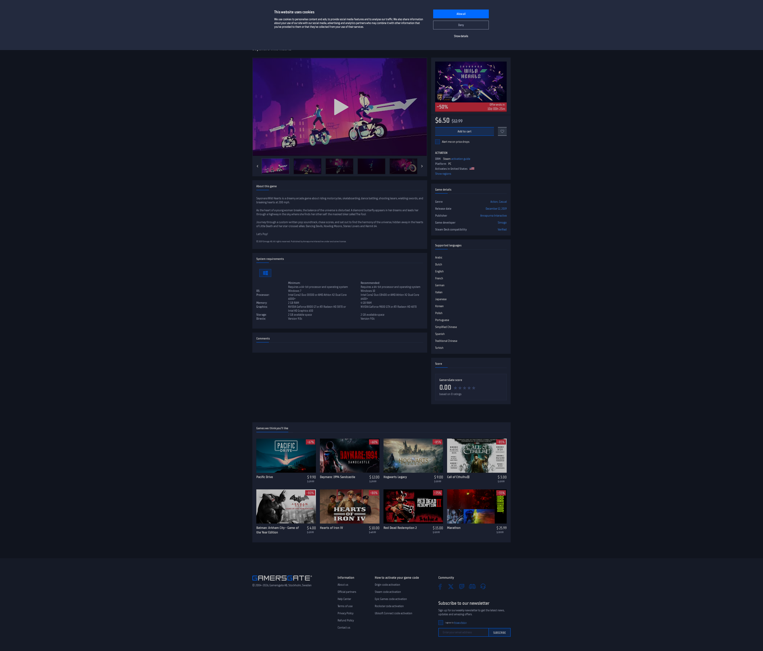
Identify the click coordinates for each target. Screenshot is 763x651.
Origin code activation (387, 585)
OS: (258, 291)
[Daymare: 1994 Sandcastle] (350, 456)
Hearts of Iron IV (331, 528)
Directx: (261, 319)
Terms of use (345, 606)
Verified (502, 229)
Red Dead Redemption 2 (400, 528)
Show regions (443, 174)
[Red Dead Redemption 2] (413, 506)
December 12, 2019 (496, 209)
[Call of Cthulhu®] (477, 456)
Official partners (347, 592)
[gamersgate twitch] (461, 586)
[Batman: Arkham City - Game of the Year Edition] (286, 506)
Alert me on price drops (456, 142)
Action (494, 202)
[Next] (422, 166)
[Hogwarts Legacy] (413, 456)
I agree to (456, 622)
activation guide (460, 159)
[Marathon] (477, 506)
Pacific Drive (264, 477)
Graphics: (262, 307)
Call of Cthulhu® (458, 477)
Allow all (461, 14)
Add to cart (465, 131)
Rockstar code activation (389, 606)
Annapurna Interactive (493, 216)
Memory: (261, 303)
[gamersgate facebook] (440, 586)
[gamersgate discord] (472, 586)
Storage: (261, 315)
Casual (503, 202)
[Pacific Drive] (286, 456)
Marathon (454, 528)
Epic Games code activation (391, 599)
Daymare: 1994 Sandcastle (337, 477)
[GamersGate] (282, 581)
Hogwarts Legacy (395, 477)
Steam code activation (388, 592)
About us (343, 585)
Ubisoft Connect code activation (393, 613)
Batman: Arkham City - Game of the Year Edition (277, 530)
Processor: (263, 295)
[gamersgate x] (450, 586)
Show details (461, 36)
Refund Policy (346, 620)
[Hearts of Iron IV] (350, 506)
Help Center (344, 599)
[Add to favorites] (502, 131)
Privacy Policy (345, 613)
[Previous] (257, 166)
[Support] (483, 586)
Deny (461, 25)
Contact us (344, 628)
